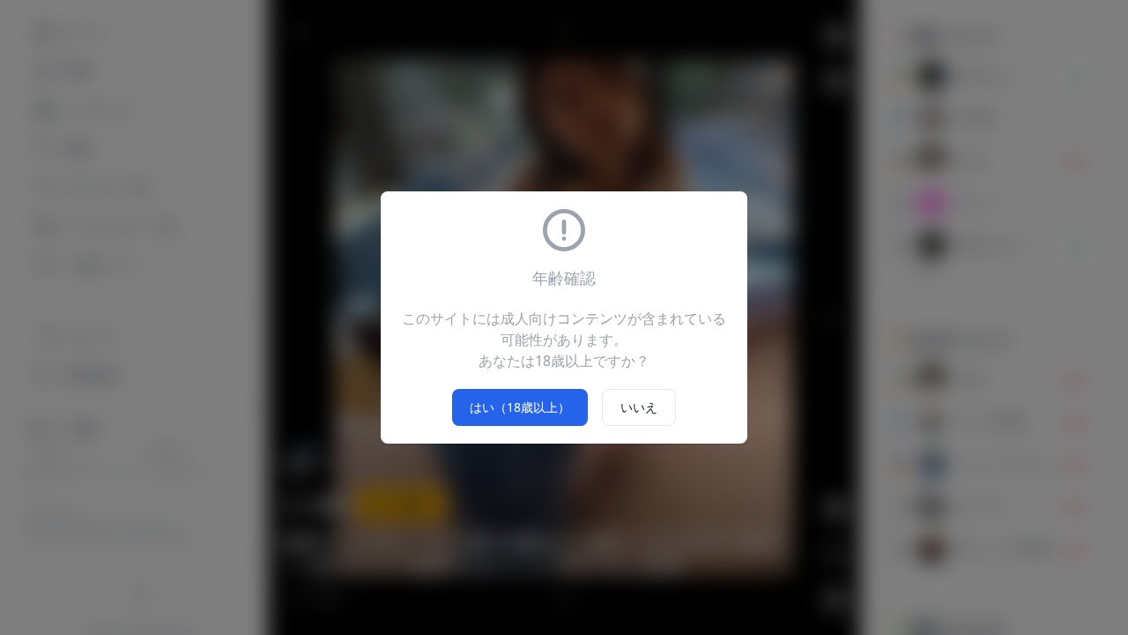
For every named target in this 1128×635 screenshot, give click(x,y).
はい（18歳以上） (520, 407)
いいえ (638, 407)
